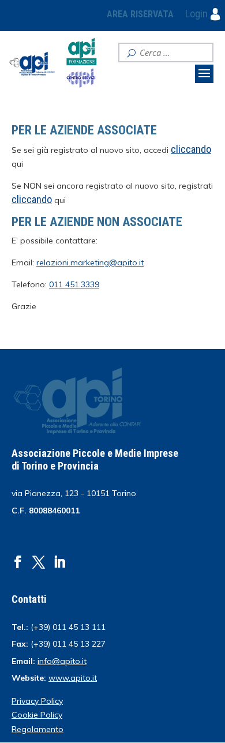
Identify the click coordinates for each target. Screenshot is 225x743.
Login (197, 13)
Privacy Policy (37, 701)
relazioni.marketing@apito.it (90, 262)
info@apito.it (62, 661)
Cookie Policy (37, 715)
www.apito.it (72, 678)
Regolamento (37, 729)
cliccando (32, 199)
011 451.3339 (74, 284)
